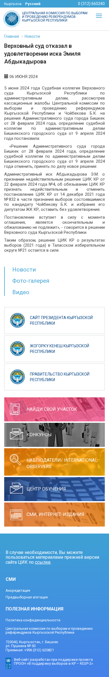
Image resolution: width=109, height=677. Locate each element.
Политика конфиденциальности (33, 620)
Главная (11, 36)
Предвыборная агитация (27, 597)
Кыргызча (13, 4)
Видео (20, 292)
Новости (32, 36)
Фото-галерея (30, 280)
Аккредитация (18, 590)
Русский (33, 4)
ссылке (43, 562)
